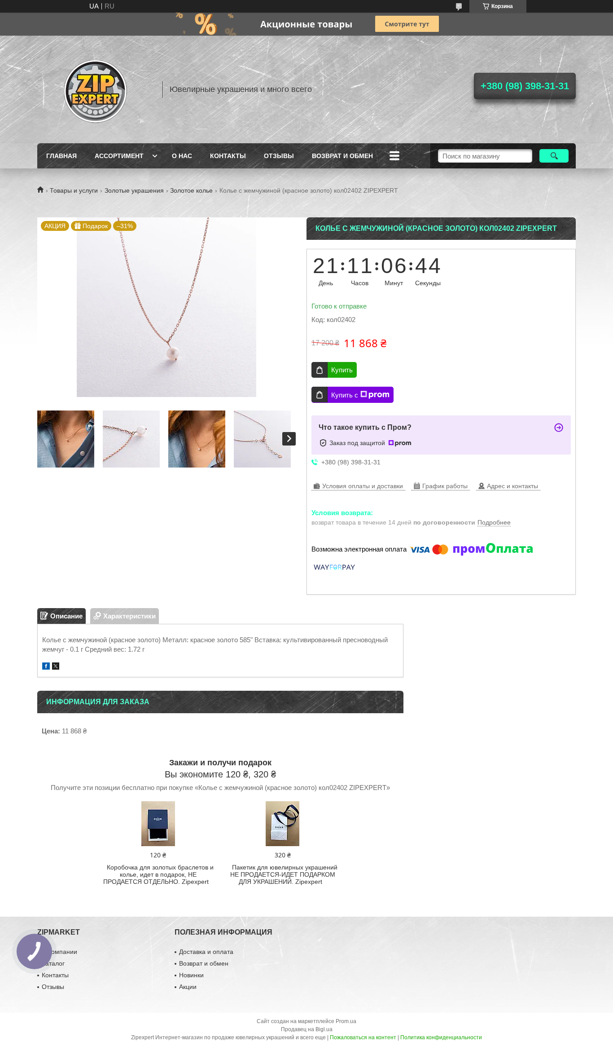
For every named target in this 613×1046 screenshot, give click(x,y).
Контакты (228, 155)
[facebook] (46, 667)
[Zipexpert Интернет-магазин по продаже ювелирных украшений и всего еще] (95, 89)
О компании (59, 951)
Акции (188, 986)
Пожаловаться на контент (363, 1037)
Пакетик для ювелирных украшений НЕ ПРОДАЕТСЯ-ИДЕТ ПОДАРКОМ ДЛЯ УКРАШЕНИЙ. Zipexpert (283, 874)
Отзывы (279, 155)
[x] (55, 667)
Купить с (344, 395)
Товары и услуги (74, 190)
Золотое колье (191, 190)
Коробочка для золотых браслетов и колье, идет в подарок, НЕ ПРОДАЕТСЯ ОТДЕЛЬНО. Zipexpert (158, 874)
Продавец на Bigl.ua (307, 1029)
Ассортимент (119, 155)
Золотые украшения (134, 190)
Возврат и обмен (342, 155)
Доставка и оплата (206, 951)
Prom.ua (346, 1021)
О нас (182, 155)
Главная (61, 155)
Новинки (191, 975)
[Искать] (554, 156)
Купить (342, 370)
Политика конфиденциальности (441, 1037)
